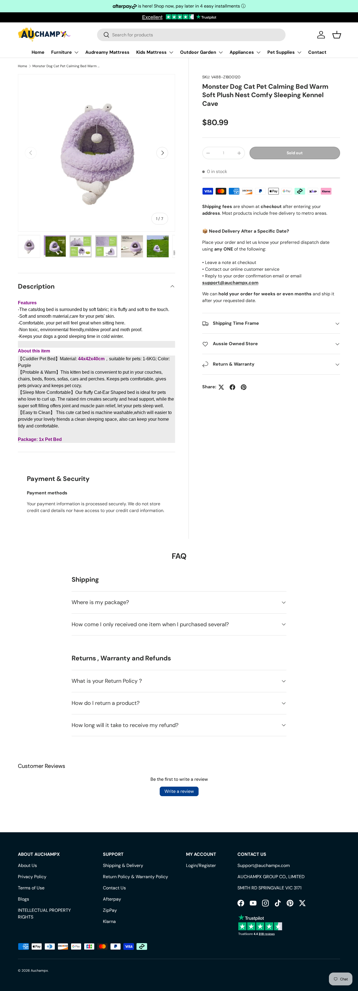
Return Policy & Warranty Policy (135, 877)
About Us (27, 865)
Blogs (23, 899)
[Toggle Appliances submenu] (258, 52)
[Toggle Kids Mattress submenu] (171, 52)
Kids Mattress (151, 52)
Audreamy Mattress (107, 52)
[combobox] (191, 35)
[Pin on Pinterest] (243, 387)
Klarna (109, 921)
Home (38, 52)
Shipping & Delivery (123, 865)
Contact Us (114, 888)
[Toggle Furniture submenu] (76, 52)
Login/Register (201, 865)
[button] (337, 35)
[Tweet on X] (221, 387)
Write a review (179, 791)
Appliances (242, 52)
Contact (317, 52)
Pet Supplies (281, 52)
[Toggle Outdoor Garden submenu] (220, 52)
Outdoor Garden (198, 52)
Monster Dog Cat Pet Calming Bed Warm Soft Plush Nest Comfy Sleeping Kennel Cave (66, 66)
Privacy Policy (32, 877)
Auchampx (39, 970)
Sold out (295, 153)
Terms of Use (31, 888)
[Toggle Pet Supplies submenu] (299, 52)
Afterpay (112, 899)
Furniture (61, 52)
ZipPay (110, 910)
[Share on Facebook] (232, 387)
